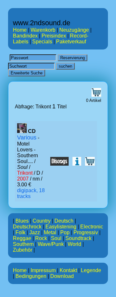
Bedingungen (30, 276)
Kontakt (68, 270)
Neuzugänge (74, 30)
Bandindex (25, 35)
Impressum (43, 270)
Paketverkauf (71, 41)
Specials (42, 41)
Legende (91, 270)
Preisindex (54, 35)
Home (20, 30)
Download (62, 276)
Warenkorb (43, 30)
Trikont (25, 173)
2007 (23, 179)
